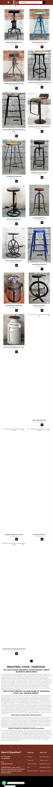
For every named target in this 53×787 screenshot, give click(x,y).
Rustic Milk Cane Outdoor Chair (13, 305)
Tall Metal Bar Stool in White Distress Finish (13, 649)
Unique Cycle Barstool (39, 305)
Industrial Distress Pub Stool (39, 42)
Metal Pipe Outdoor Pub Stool (39, 172)
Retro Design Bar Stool (39, 218)
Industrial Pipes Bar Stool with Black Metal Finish (13, 130)
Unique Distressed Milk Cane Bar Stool (14, 347)
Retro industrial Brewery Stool (14, 260)
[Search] (44, 2)
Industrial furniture (28, 733)
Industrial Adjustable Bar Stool (14, 42)
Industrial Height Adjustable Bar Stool (14, 83)
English (7, 786)
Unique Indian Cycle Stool (39, 420)
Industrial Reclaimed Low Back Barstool (39, 126)
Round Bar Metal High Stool (39, 264)
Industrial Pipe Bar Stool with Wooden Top (39, 82)
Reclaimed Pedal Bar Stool (14, 219)
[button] (8, 2)
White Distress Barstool (39, 534)
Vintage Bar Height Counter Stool (14, 534)
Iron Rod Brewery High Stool (13, 176)
